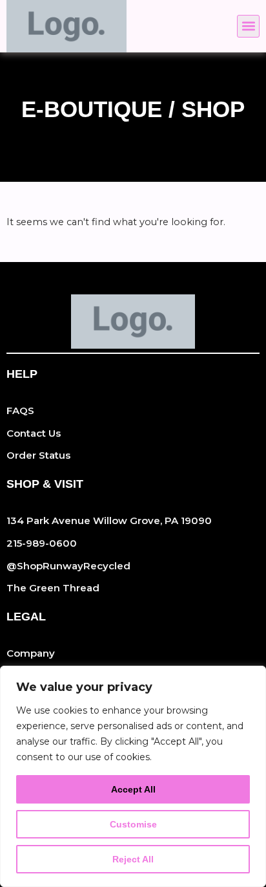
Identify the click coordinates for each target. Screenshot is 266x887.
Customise (133, 824)
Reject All (133, 859)
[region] (133, 776)
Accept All (133, 789)
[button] (248, 26)
